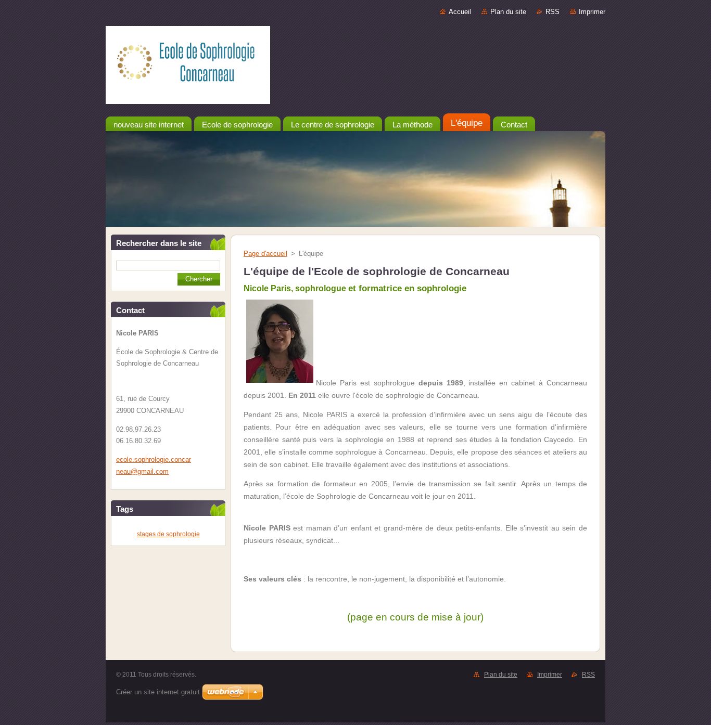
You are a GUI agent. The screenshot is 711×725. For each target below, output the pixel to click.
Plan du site (508, 12)
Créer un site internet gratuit (158, 692)
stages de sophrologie (168, 534)
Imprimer (592, 12)
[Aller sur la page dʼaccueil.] (355, 67)
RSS (552, 12)
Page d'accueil (265, 253)
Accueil (460, 12)
